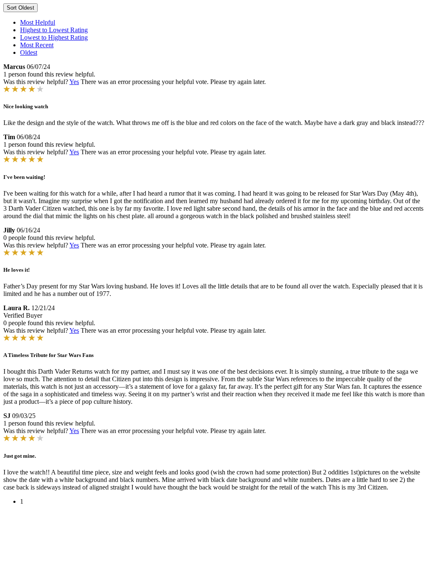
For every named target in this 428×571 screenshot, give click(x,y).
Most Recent (37, 44)
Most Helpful (37, 22)
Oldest (28, 52)
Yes (74, 81)
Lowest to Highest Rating (54, 37)
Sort (20, 8)
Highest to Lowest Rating (54, 29)
